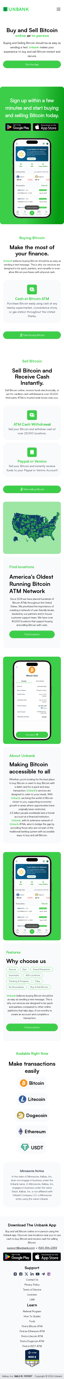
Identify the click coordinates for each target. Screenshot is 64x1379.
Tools (32, 1321)
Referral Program (32, 1311)
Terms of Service (32, 1289)
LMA (32, 1299)
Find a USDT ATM (32, 1346)
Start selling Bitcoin (33, 489)
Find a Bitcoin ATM (32, 1326)
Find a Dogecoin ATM (32, 1341)
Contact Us (32, 1279)
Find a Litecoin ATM (32, 1336)
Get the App (32, 64)
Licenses (32, 1294)
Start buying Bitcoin (34, 335)
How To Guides (32, 1316)
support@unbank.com (21, 1248)
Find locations (32, 634)
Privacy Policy (32, 1284)
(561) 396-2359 (47, 1248)
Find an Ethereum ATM (32, 1331)
